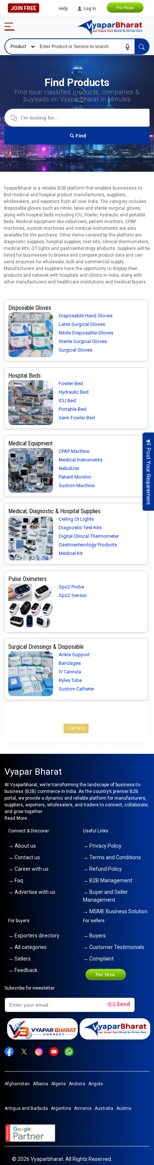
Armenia (83, 1108)
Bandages (70, 663)
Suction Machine (77, 485)
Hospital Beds (24, 375)
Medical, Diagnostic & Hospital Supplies (54, 511)
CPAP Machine (74, 451)
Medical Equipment (30, 443)
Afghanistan (17, 1083)
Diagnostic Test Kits (80, 527)
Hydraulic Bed (74, 392)
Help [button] (63, 8)
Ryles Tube (70, 680)
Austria (123, 1108)
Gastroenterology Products (88, 544)
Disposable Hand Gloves (86, 315)
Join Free (23, 8)
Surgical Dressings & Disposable (46, 646)
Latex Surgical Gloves (82, 324)
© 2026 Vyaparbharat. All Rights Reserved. (62, 1159)
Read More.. (16, 818)
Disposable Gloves (29, 307)
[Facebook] (9, 1051)
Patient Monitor (75, 477)
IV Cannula (70, 671)
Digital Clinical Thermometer (89, 536)
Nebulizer (69, 468)
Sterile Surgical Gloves (83, 341)
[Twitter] (24, 1051)
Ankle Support (74, 654)
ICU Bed (67, 400)
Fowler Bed (71, 383)
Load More (76, 728)
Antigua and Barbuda (26, 1108)
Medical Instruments (80, 460)
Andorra (77, 1083)
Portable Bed (72, 409)
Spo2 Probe (71, 587)
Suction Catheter (76, 689)
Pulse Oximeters (27, 578)
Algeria (58, 1083)
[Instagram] (39, 1051)
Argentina (61, 1108)
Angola (95, 1083)
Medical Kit (71, 553)
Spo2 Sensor (73, 595)
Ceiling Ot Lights (76, 519)
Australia (104, 1108)
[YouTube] (54, 1051)
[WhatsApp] (69, 1051)
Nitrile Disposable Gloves (86, 333)
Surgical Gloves (75, 350)
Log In (89, 8)
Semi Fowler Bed (77, 417)
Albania (40, 1083)
